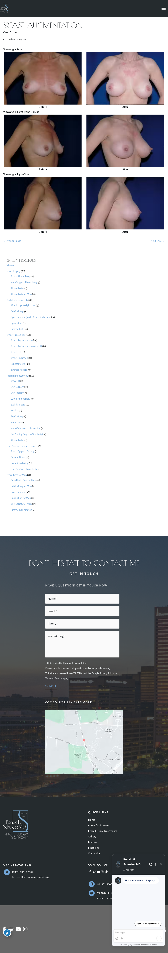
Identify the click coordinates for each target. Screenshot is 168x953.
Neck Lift (15, 422)
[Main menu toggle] (163, 8)
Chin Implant (17, 393)
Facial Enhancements (18, 375)
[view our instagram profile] (102, 872)
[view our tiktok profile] (106, 872)
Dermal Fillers (17, 457)
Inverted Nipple (18, 370)
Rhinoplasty (16, 288)
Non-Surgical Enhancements (21, 446)
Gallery (92, 836)
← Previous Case (12, 241)
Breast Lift (15, 352)
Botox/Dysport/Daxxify (22, 451)
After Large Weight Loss (22, 305)
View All (11, 265)
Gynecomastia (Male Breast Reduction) (30, 317)
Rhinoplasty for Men (21, 294)
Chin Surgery (17, 387)
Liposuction (16, 323)
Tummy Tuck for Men (21, 510)
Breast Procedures (16, 335)
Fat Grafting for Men (21, 486)
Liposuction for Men (20, 498)
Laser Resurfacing (19, 463)
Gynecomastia (17, 364)
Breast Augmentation (21, 340)
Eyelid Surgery (17, 404)
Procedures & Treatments (102, 831)
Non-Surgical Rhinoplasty (23, 282)
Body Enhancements (17, 300)
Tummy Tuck (16, 329)
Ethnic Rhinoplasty (20, 276)
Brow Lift (15, 381)
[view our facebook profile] (90, 872)
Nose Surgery (14, 271)
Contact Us (94, 853)
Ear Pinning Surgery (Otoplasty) (26, 434)
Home (91, 819)
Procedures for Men (17, 475)
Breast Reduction (19, 358)
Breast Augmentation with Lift (26, 346)
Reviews (92, 842)
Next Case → (158, 241)
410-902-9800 (104, 884)
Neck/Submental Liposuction (25, 428)
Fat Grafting (16, 311)
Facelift (14, 410)
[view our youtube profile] (98, 872)
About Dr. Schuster (98, 825)
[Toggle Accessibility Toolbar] (7, 933)
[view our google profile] (94, 872)
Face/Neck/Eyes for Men (23, 480)
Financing (93, 847)
